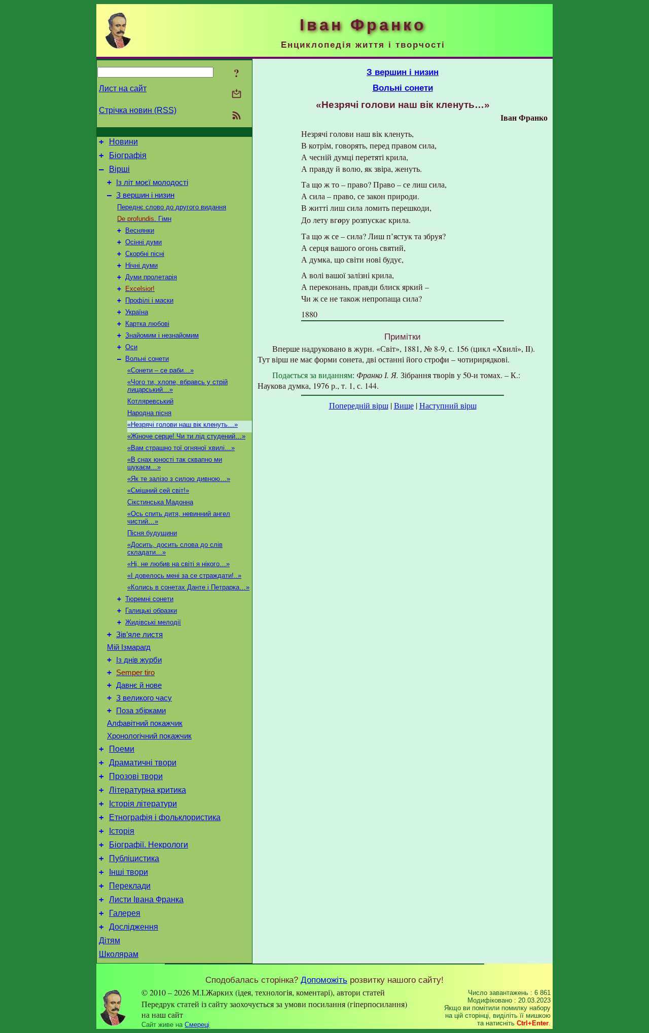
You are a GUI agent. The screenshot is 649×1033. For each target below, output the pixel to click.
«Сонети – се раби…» (160, 370)
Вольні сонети (147, 358)
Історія (121, 831)
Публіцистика (134, 858)
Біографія (128, 155)
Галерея (124, 913)
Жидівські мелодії (153, 622)
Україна (136, 312)
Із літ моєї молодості (152, 182)
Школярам (118, 954)
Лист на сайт (123, 88)
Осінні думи (143, 242)
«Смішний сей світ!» (158, 490)
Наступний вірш (448, 405)
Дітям (109, 940)
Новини (123, 141)
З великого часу (144, 698)
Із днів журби (139, 660)
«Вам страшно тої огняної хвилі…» (181, 448)
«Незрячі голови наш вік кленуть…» (182, 424)
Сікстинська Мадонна (160, 502)
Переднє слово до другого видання (171, 207)
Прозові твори (136, 776)
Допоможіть (324, 980)
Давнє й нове (139, 685)
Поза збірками (141, 711)
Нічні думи (141, 265)
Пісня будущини (152, 533)
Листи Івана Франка (146, 899)
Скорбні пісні (144, 253)
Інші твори (128, 872)
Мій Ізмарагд (129, 647)
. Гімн (144, 219)
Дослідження (133, 927)
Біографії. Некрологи (148, 844)
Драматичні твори (142, 762)
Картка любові (147, 323)
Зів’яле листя (139, 635)
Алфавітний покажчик (145, 723)
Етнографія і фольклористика (165, 817)
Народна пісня (149, 413)
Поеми (121, 749)
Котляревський (150, 401)
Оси (131, 347)
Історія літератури (143, 803)
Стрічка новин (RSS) (137, 110)
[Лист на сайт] (236, 94)
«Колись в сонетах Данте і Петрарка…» (188, 587)
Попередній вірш (358, 405)
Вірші (119, 169)
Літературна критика (147, 790)
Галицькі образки (151, 610)
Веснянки (139, 230)
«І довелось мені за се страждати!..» (184, 575)
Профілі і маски (149, 300)
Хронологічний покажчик (149, 736)
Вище (404, 405)
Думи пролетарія (151, 277)
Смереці (197, 1024)
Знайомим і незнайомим (162, 335)
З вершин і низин (145, 195)
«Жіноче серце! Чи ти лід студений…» (186, 436)
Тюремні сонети (149, 599)
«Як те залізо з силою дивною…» (178, 479)
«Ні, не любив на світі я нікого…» (178, 564)
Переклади (130, 885)
